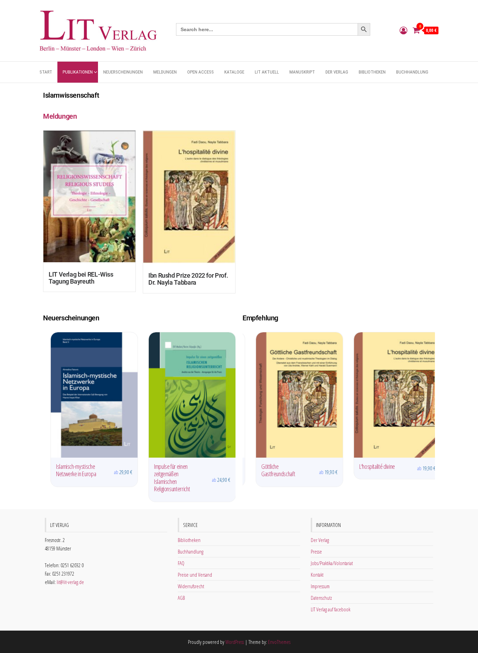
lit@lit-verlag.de (70, 581)
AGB (181, 597)
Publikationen (78, 72)
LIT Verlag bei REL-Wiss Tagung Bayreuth (81, 278)
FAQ (181, 563)
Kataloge (234, 72)
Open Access (200, 72)
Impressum (320, 586)
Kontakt (317, 574)
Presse (316, 551)
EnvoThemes (279, 641)
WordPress (234, 641)
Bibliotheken (372, 72)
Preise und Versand (195, 574)
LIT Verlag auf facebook (330, 609)
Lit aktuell (267, 72)
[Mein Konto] (403, 30)
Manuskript (302, 72)
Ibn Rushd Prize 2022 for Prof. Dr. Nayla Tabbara (188, 279)
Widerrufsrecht (191, 586)
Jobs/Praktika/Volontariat (332, 563)
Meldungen (165, 72)
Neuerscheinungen (123, 72)
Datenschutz (321, 597)
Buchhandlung (412, 72)
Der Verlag (336, 72)
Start (46, 72)
